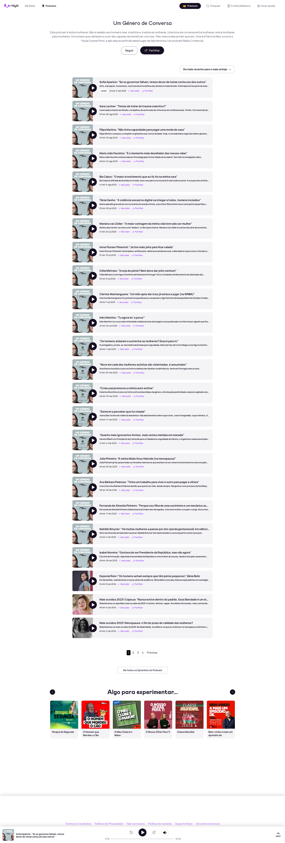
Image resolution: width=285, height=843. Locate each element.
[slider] (112, 839)
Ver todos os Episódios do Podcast (142, 670)
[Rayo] (142, 811)
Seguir (129, 50)
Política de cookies (160, 824)
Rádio (32, 5)
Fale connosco (136, 824)
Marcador (135, 91)
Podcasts (51, 5)
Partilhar (154, 50)
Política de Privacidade (109, 824)
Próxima (152, 652)
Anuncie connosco (208, 824)
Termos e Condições (78, 824)
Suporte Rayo (184, 824)
